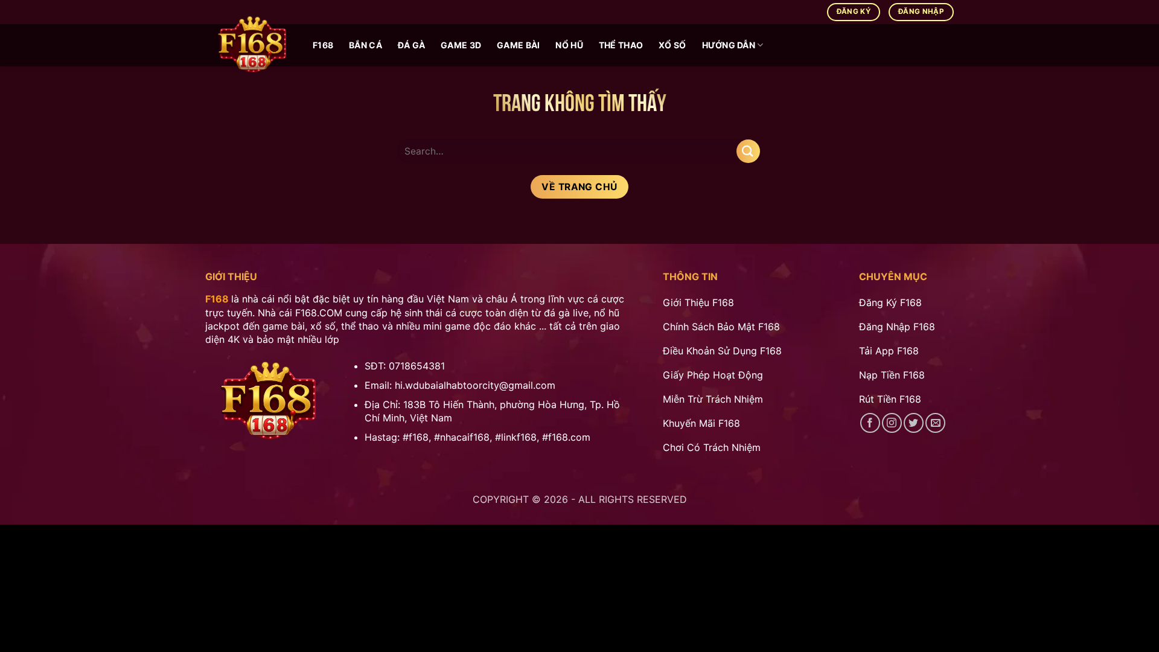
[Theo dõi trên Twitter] (914, 423)
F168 (323, 45)
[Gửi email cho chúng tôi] (935, 423)
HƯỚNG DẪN (729, 45)
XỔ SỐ (672, 45)
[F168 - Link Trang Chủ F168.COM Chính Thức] (250, 45)
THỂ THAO (621, 45)
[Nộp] (748, 151)
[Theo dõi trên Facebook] (870, 423)
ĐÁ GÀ (411, 45)
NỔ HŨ (569, 45)
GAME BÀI (518, 45)
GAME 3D (461, 45)
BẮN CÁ (365, 45)
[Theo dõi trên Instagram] (892, 423)
